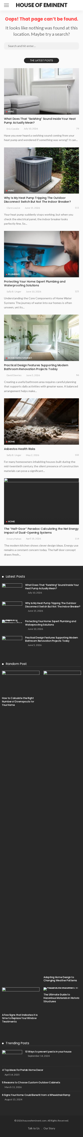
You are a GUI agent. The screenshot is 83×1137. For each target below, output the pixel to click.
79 (77, 128)
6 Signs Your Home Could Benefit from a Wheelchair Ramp (36, 1095)
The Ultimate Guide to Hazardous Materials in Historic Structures (61, 998)
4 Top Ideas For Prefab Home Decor (22, 1070)
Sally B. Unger (14, 291)
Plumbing (14, 274)
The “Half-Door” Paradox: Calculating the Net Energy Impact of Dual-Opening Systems (41, 531)
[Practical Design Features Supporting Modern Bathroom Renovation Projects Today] (41, 338)
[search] (76, 5)
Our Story (49, 1128)
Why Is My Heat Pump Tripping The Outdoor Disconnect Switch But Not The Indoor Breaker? (37, 200)
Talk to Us (33, 1128)
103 (77, 454)
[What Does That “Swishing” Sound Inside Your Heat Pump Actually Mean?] (41, 91)
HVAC (11, 111)
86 (77, 375)
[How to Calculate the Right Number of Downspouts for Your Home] (20, 682)
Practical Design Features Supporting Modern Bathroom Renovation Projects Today (36, 367)
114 (77, 538)
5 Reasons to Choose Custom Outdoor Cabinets (31, 1082)
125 (77, 291)
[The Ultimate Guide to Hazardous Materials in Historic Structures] (62, 989)
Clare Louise (13, 207)
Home (11, 441)
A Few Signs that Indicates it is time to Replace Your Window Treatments (19, 1018)
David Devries (14, 375)
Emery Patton (14, 538)
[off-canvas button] (6, 5)
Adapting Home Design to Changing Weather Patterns (60, 978)
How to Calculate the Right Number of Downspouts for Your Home (18, 701)
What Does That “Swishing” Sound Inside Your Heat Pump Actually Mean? (40, 121)
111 (77, 207)
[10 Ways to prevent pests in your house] (12, 1056)
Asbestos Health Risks (19, 449)
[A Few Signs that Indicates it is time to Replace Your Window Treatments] (20, 999)
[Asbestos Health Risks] (41, 421)
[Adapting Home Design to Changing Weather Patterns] (62, 822)
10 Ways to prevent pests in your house (48, 1051)
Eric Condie (13, 128)
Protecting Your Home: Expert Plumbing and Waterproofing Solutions (34, 283)
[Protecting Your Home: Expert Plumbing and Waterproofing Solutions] (41, 254)
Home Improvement (20, 358)
